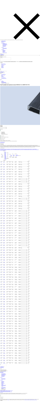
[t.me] (0, 395)
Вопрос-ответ (3, 383)
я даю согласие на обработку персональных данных (10, 61)
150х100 (5, 158)
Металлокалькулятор (4, 64)
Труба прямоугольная (5, 44)
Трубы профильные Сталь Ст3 (9, 149)
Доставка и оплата (5, 52)
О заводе (2, 384)
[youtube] (0, 396)
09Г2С (14, 155)
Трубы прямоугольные (4, 78)
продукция (3, 81)
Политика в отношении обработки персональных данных (6, 390)
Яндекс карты (4, 371)
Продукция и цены (4, 41)
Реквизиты (4, 51)
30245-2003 (17, 155)
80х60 (5, 155)
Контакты (2, 67)
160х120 (4, 348)
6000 (11, 155)
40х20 (4, 164)
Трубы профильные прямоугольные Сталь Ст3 (18, 149)
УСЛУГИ (3, 47)
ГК (2, 155)
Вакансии (2, 66)
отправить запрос (2, 367)
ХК (1, 164)
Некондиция (4, 46)
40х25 (5, 152)
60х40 (4, 218)
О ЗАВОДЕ (3, 49)
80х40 (5, 154)
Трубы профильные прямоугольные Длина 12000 (29, 149)
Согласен (1, 400)
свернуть (4, 160)
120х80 (4, 326)
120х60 (5, 157)
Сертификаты (3, 65)
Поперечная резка (5, 48)
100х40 (4, 257)
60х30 (5, 153)
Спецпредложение (3, 387)
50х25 (4, 191)
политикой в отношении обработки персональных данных (25, 61)
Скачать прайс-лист (2, 142)
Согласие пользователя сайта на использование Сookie (6, 391)
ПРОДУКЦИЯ (1, 372)
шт (6, 128)
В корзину (1, 126)
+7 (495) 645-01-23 (2, 71)
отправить (1, 62)
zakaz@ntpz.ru (1, 54)
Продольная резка (3, 378)
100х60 (4, 294)
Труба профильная (5, 43)
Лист (2, 75)
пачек (21, 164)
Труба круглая (4, 45)
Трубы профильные (4, 74)
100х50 (5, 156)
